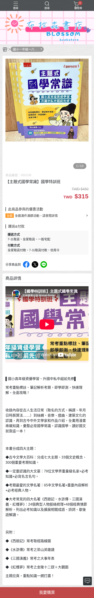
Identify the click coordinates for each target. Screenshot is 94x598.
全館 (10, 215)
